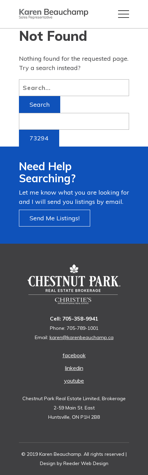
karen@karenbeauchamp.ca (82, 337)
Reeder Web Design (85, 463)
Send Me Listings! (55, 218)
